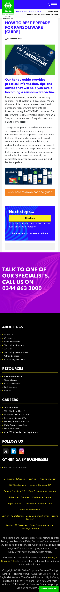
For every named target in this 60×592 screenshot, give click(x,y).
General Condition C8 (14, 491)
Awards (8, 349)
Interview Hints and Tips (16, 418)
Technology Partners (14, 345)
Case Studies (10, 380)
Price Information (47, 479)
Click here (30, 218)
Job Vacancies (11, 407)
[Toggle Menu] (54, 4)
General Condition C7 (40, 485)
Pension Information (30, 510)
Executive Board (12, 342)
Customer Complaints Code (38, 504)
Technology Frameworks (16, 352)
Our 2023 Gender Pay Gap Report (21, 432)
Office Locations (12, 356)
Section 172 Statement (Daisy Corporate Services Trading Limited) (30, 517)
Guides (40, 12)
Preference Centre (41, 497)
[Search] (48, 4)
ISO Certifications (17, 485)
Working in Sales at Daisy (16, 422)
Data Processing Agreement (42, 491)
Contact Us (9, 338)
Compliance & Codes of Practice (20, 479)
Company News (12, 384)
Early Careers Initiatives (15, 425)
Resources (29, 12)
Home (18, 12)
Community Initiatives (14, 360)
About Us (8, 335)
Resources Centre (13, 376)
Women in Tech (12, 429)
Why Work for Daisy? (14, 411)
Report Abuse (14, 504)
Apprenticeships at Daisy (16, 415)
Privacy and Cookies (19, 497)
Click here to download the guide (30, 192)
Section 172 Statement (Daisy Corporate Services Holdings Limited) (30, 527)
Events (7, 391)
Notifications (10, 387)
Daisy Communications (15, 468)
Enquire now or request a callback (30, 233)
